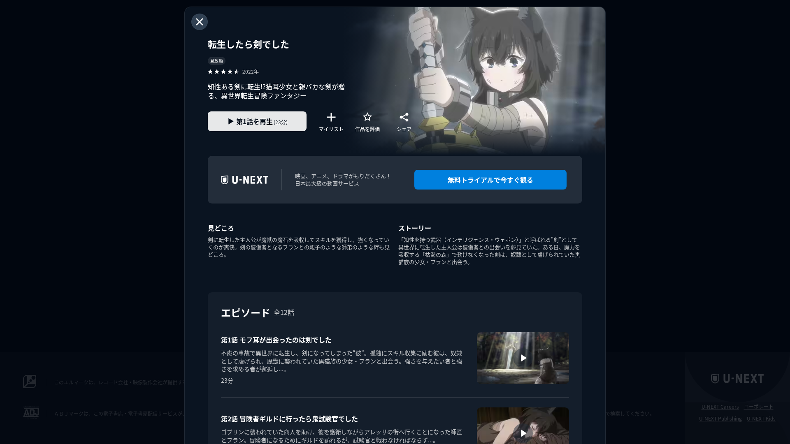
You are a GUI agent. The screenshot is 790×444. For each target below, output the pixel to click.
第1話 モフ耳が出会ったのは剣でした (276, 340)
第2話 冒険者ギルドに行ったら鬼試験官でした (289, 418)
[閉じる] (199, 22)
